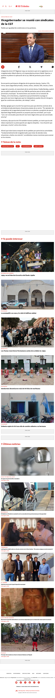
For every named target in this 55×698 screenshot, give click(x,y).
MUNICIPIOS (9, 673)
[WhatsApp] (34, 682)
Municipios (4, 348)
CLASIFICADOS (45, 673)
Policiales (4, 311)
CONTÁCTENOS (30, 686)
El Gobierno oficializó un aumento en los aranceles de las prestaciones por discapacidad (23, 514)
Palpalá (3, 653)
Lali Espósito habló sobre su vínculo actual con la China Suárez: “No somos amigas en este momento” (27, 549)
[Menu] (3, 6)
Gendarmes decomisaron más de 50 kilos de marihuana (20, 389)
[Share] (2, 67)
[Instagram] (39, 682)
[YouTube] (16, 682)
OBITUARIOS (38, 673)
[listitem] (10, 6)
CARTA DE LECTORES (26, 673)
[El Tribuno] (22, 6)
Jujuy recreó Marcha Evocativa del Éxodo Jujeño (18, 275)
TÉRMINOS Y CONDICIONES (21, 686)
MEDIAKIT (35, 686)
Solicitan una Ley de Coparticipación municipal (13, 584)
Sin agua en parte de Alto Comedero (10, 478)
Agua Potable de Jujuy (8, 477)
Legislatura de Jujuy (6, 16)
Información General (7, 273)
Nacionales (4, 512)
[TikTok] (21, 682)
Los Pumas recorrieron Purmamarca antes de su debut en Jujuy (23, 351)
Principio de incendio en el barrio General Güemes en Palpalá (16, 655)
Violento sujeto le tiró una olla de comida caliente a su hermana (23, 426)
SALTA (33, 673)
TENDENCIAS (4, 547)
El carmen (4, 582)
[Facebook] (30, 682)
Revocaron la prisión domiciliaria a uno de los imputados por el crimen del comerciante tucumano (26, 619)
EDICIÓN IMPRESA (16, 673)
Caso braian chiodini (7, 617)
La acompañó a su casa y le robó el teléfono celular (18, 313)
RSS (38, 686)
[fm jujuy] (41, 6)
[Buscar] (6, 6)
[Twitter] (25, 682)
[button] (19, 67)
